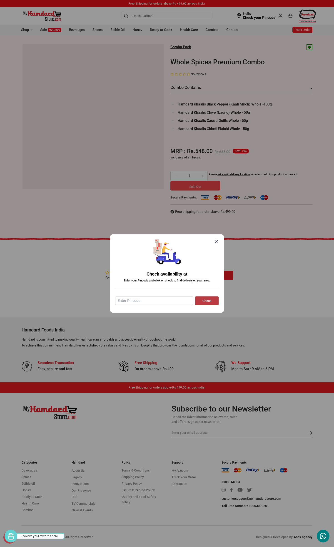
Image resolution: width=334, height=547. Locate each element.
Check (206, 301)
